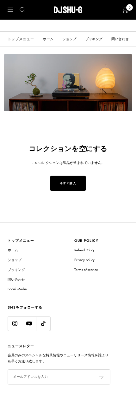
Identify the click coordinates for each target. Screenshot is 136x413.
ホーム (48, 38)
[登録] (101, 377)
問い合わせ (120, 38)
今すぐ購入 (68, 183)
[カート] (125, 10)
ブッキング (93, 38)
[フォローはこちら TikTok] (43, 323)
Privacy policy (84, 259)
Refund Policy (84, 250)
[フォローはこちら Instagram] (15, 323)
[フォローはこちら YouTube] (29, 323)
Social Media (17, 288)
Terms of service (86, 269)
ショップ (69, 38)
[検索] (22, 10)
